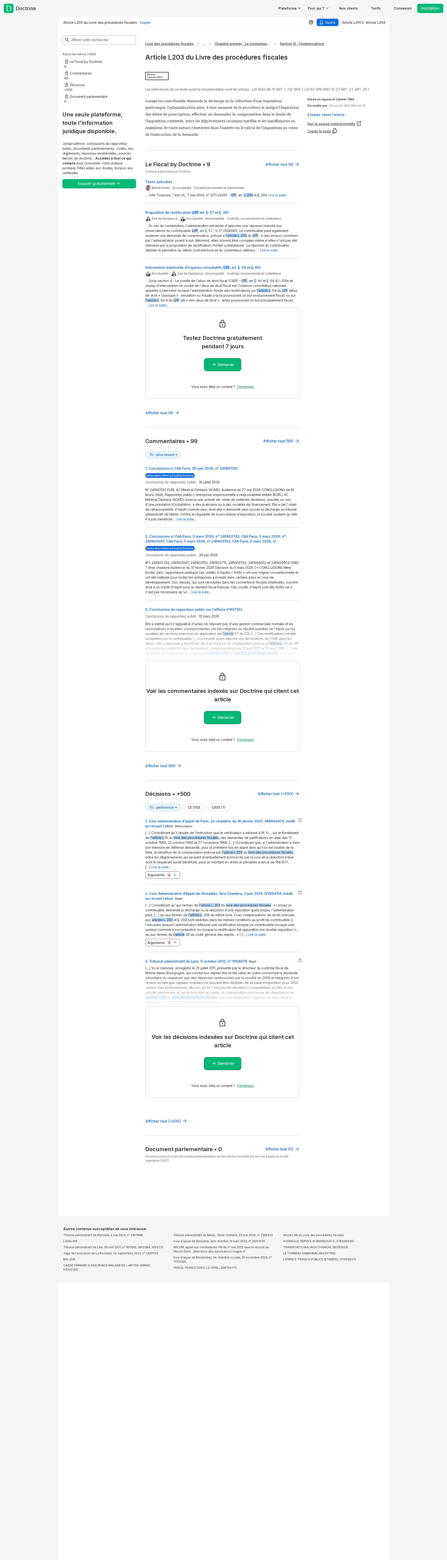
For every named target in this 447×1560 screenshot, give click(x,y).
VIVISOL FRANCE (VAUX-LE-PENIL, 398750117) (205, 1267)
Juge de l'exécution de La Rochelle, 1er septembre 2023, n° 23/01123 (110, 1253)
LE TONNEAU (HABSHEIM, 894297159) (309, 1253)
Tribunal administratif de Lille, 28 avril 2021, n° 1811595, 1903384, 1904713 (113, 1247)
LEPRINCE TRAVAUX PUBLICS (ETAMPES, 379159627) (319, 1259)
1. (191, 468)
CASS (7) (219, 807)
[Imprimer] (311, 22)
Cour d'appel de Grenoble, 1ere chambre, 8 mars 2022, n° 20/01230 (219, 1241)
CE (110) (194, 807)
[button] (348, 8)
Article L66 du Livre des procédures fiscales (313, 1235)
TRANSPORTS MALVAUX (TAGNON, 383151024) (315, 1247)
